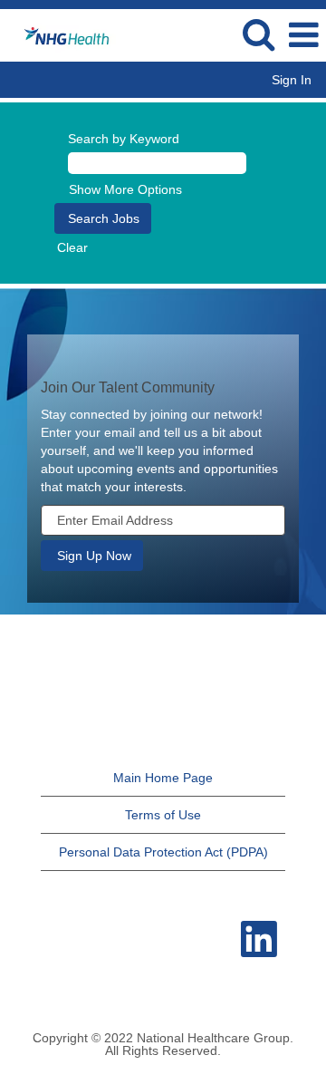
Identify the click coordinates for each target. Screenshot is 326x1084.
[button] (303, 35)
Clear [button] (72, 247)
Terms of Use (163, 815)
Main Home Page (163, 777)
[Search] (258, 34)
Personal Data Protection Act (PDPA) (163, 852)
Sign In (292, 80)
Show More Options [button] (125, 189)
